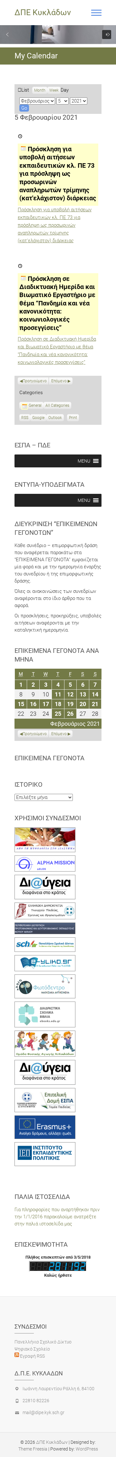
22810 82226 (36, 1400)
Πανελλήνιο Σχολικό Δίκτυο (43, 1341)
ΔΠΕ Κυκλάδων (43, 12)
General (35, 405)
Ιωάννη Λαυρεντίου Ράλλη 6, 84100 (58, 1388)
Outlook (55, 418)
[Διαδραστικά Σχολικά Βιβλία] (45, 1005)
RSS (24, 417)
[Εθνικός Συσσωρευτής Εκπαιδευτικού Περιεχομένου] (45, 978)
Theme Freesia (32, 1449)
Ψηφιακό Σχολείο (32, 1349)
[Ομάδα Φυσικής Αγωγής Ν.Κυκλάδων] (45, 1034)
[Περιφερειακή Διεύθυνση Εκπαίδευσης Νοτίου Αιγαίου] (45, 926)
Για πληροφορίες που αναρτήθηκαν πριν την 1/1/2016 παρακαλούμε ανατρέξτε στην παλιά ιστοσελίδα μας (57, 1217)
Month (39, 90)
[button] (7, 34)
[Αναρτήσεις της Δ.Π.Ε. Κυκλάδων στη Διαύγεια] (45, 878)
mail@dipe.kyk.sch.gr (43, 1412)
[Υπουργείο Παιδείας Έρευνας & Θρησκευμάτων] (45, 906)
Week (54, 90)
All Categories (57, 405)
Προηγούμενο (35, 381)
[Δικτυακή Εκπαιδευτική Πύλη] (45, 959)
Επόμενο (59, 381)
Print (74, 418)
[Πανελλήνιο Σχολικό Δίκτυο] (45, 941)
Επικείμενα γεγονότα (49, 758)
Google (38, 418)
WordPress (87, 1449)
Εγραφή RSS (32, 1356)
